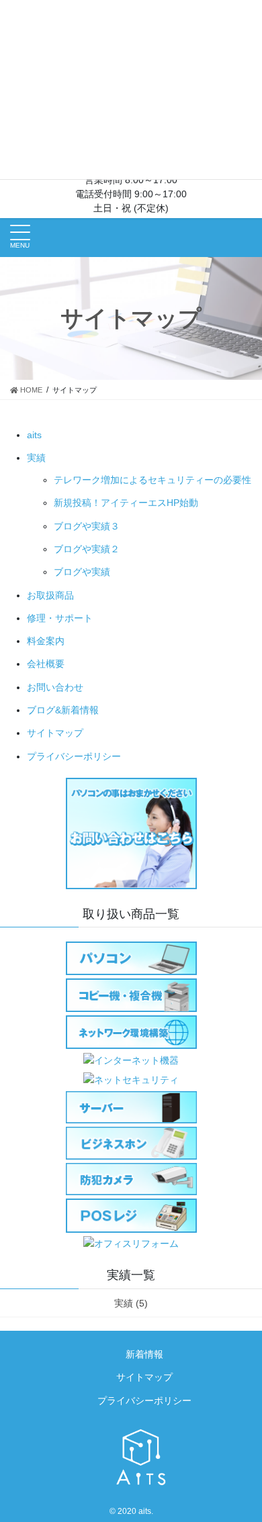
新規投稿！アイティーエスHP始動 (126, 502)
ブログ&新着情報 (63, 710)
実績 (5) (131, 1303)
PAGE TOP (242, 1464)
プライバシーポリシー (74, 756)
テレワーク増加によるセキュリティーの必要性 (152, 479)
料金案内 (45, 641)
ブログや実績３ (87, 526)
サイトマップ (55, 732)
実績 (36, 457)
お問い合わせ (55, 687)
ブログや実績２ (87, 549)
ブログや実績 (82, 571)
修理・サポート (60, 618)
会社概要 (45, 663)
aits (34, 434)
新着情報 (144, 1354)
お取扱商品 (50, 595)
